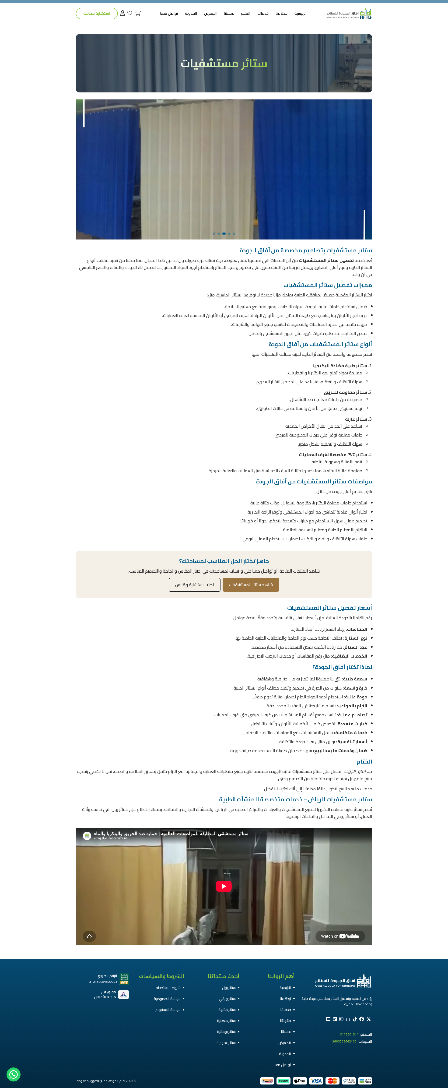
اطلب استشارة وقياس (194, 585)
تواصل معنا (169, 13)
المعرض (210, 13)
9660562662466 (344, 1041)
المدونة (191, 13)
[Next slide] (82, 169)
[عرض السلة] (138, 13)
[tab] (234, 233)
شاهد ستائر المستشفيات (251, 585)
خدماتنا (263, 13)
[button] (14, 1074)
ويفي (339, 816)
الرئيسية (300, 13)
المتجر (245, 13)
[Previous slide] (366, 169)
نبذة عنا (281, 13)
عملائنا (229, 13)
